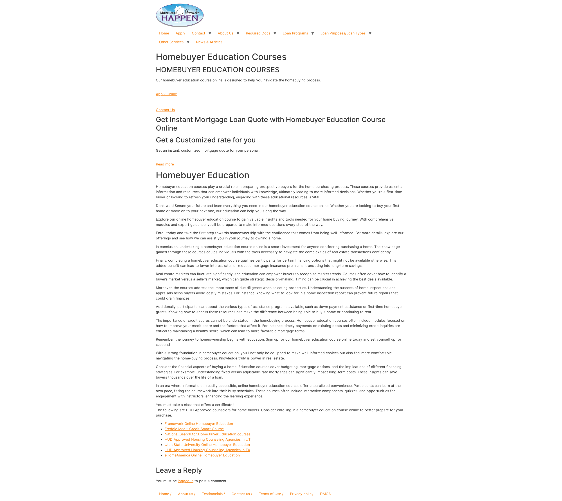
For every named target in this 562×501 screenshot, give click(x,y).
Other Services (171, 42)
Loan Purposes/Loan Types (343, 33)
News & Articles (209, 42)
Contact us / (242, 494)
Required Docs (258, 33)
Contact (198, 33)
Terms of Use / (271, 494)
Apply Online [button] (166, 94)
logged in (185, 481)
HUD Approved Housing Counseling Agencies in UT (207, 439)
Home (164, 33)
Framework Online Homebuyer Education (199, 423)
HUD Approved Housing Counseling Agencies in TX (207, 450)
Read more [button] (165, 164)
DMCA (325, 494)
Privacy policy (301, 494)
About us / (186, 494)
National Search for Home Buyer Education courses (207, 434)
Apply (180, 33)
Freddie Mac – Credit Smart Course (194, 429)
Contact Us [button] (165, 110)
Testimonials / (213, 494)
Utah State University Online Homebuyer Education (207, 444)
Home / (165, 494)
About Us (225, 33)
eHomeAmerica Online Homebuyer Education (202, 455)
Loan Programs (295, 33)
